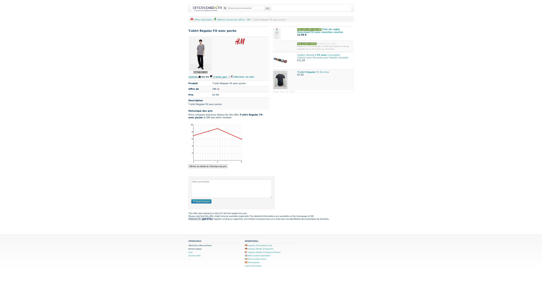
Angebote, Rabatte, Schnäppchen (260, 249)
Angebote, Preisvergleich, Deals (259, 245)
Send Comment (202, 201)
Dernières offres (194, 255)
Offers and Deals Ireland (256, 259)
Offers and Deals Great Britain (258, 255)
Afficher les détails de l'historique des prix (208, 166)
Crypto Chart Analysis (253, 265)
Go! (267, 8)
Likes (190, 252)
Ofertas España (253, 262)
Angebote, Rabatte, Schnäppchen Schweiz (263, 252)
